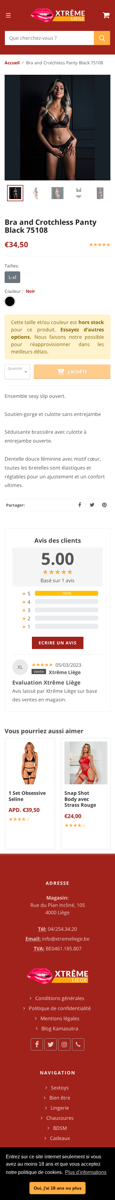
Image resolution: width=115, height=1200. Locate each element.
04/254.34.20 (62, 929)
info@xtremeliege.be (66, 938)
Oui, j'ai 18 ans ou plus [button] (58, 1188)
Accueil (12, 63)
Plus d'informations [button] (85, 1172)
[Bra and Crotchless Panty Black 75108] (57, 127)
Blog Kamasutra (59, 1028)
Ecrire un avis (58, 643)
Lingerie (60, 1107)
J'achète (75, 372)
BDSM (60, 1128)
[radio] (9, 301)
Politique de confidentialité (60, 1008)
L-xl (12, 277)
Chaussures (60, 1118)
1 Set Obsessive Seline (27, 796)
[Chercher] (102, 38)
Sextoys (60, 1087)
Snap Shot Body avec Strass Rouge (80, 799)
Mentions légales (59, 1018)
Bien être (59, 1097)
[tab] (57, 593)
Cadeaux (60, 1138)
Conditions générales (59, 998)
